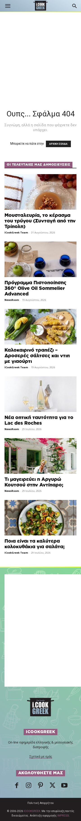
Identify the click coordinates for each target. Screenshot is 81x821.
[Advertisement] (40, 54)
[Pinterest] (40, 786)
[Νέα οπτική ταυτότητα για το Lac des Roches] (40, 394)
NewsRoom (11, 300)
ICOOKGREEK (32, 811)
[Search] (74, 6)
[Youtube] (64, 786)
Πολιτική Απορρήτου (40, 803)
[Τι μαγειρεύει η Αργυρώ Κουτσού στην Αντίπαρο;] (40, 456)
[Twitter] (52, 786)
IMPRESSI (63, 815)
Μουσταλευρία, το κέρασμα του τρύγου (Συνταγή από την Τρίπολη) (40, 221)
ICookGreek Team (16, 232)
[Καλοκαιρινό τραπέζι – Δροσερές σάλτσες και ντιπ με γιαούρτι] (40, 326)
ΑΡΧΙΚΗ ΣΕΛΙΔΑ (58, 143)
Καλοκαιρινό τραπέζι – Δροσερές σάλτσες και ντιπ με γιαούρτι (37, 356)
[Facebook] (16, 786)
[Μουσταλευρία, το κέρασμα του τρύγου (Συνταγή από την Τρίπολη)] (40, 192)
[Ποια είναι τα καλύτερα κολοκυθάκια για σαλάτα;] (40, 517)
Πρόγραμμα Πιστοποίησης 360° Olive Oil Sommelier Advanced (35, 288)
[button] (7, 6)
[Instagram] (28, 786)
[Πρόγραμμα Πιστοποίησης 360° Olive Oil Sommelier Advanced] (40, 259)
